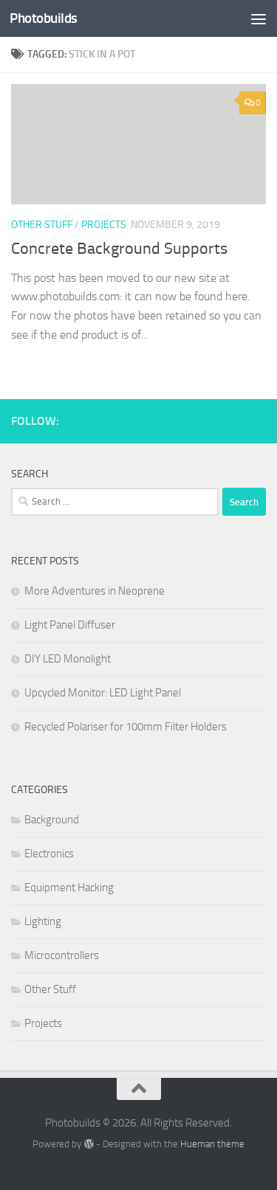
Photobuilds (44, 18)
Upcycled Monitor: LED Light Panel (102, 692)
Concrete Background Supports (119, 248)
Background (51, 819)
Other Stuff (41, 224)
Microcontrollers (61, 955)
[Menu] (258, 18)
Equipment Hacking (69, 887)
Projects (103, 224)
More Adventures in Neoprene (94, 591)
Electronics (49, 853)
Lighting (42, 921)
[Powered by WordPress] (88, 1144)
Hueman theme (212, 1143)
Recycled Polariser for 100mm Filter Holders (125, 726)
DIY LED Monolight (67, 658)
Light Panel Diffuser (69, 625)
